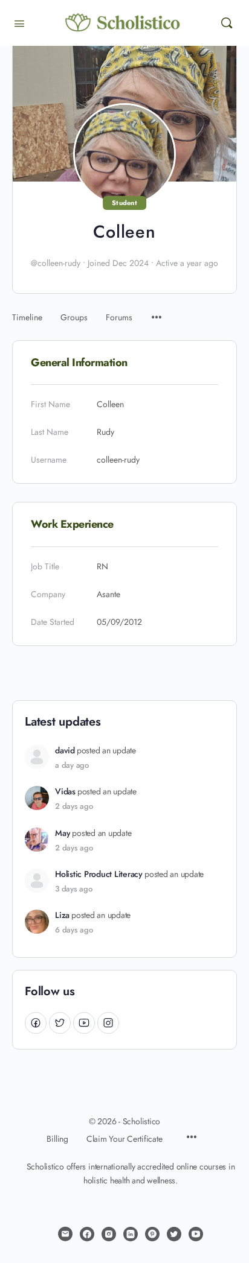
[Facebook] (36, 1022)
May (62, 833)
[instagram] (109, 1234)
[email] (65, 1234)
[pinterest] (152, 1234)
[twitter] (174, 1234)
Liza (62, 915)
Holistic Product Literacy (99, 874)
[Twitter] (60, 1022)
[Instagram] (108, 1022)
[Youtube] (84, 1022)
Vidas (65, 791)
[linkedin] (130, 1234)
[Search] (226, 23)
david (65, 750)
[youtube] (196, 1234)
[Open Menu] (19, 22)
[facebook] (87, 1234)
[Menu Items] (156, 311)
